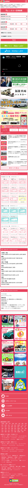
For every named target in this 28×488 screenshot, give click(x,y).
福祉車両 (12, 305)
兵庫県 (13, 271)
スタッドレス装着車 (10, 306)
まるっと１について (6, 475)
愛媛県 (10, 279)
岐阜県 (3, 267)
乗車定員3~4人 (12, 299)
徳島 (12, 430)
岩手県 (10, 254)
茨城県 (3, 258)
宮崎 (15, 431)
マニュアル (8, 295)
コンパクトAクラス (22, 436)
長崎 (6, 431)
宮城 (13, 423)
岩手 (10, 423)
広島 (6, 430)
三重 (25, 426)
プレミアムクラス (5, 439)
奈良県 (17, 271)
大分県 (17, 282)
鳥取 (22, 428)
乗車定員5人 (19, 299)
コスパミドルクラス (20, 449)
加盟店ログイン (5, 477)
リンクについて (17, 469)
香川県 (6, 279)
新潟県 (3, 263)
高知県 (13, 279)
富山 (26, 425)
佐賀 (2, 431)
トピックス (14, 130)
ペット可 (11, 308)
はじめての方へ (5, 466)
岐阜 (15, 426)
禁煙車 (3, 305)
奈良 (15, 428)
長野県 (20, 263)
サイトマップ (24, 475)
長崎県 (10, 282)
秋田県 (17, 254)
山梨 (9, 426)
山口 (9, 430)
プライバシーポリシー (16, 468)
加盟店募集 (11, 477)
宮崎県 (20, 282)
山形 (19, 423)
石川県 (10, 263)
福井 (6, 426)
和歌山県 (21, 271)
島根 (26, 428)
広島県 (13, 275)
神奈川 (19, 425)
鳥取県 (3, 275)
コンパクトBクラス (6, 437)
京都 (6, 428)
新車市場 (12, 475)
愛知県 (10, 267)
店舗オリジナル (19, 439)
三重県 (13, 267)
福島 (22, 423)
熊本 (9, 431)
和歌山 (19, 428)
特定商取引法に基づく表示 (7, 469)
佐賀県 (6, 282)
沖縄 (22, 431)
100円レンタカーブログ (6, 474)
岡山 (2, 430)
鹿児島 (19, 431)
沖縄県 (7, 284)
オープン (7, 305)
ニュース (5, 130)
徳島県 (3, 279)
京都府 (6, 271)
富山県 (6, 263)
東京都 (20, 258)
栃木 (2, 425)
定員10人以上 (17, 308)
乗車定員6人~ (4, 301)
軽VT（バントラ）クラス (12, 436)
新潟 (22, 425)
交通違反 (23, 466)
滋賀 (2, 428)
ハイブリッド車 (21, 305)
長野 (12, 426)
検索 (14, 40)
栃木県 (6, 258)
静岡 (18, 426)
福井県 (13, 263)
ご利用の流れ (11, 466)
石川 (2, 426)
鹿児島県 (3, 284)
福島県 (24, 254)
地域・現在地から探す (15, 51)
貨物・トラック (5, 308)
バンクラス (12, 439)
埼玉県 (13, 258)
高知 (21, 430)
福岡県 (3, 282)
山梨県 (17, 263)
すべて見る (15, 168)
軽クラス (3, 436)
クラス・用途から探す (15, 46)
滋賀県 (3, 271)
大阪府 (10, 271)
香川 (15, 430)
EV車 (15, 305)
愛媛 (18, 430)
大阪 (9, 428)
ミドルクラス (14, 437)
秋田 (16, 423)
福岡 (25, 430)
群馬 (6, 425)
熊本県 (13, 282)
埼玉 (9, 425)
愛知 (21, 426)
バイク (3, 306)
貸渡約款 (9, 468)
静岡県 (6, 267)
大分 (12, 431)
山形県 (20, 254)
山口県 (17, 275)
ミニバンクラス (21, 437)
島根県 (6, 275)
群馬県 (10, 258)
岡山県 (10, 275)
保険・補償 (4, 468)
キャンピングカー (19, 306)
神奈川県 (3, 260)
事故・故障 (18, 466)
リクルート (18, 475)
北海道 (3, 254)
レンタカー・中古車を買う (17, 474)
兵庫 (12, 428)
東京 (15, 425)
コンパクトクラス (22, 443)
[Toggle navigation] (26, 1)
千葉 (12, 425)
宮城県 (13, 254)
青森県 (6, 254)
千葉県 (17, 258)
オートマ (3, 295)
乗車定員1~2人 (5, 299)
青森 (6, 423)
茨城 (26, 423)
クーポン (23, 130)
